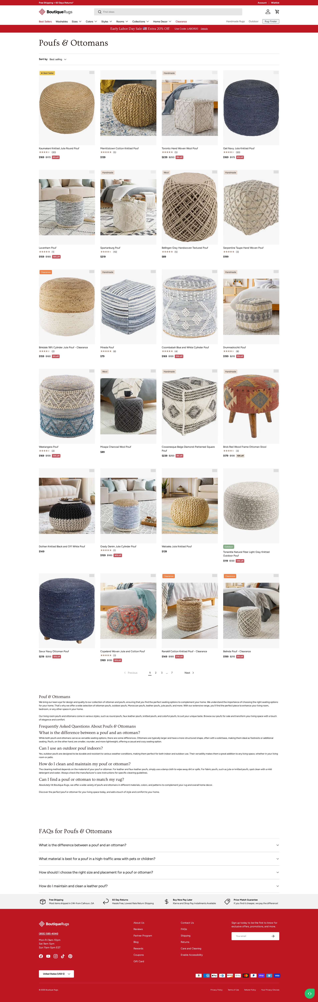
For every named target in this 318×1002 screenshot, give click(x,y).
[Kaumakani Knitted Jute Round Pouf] (67, 107)
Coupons (139, 954)
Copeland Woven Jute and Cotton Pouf (122, 651)
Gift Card (139, 961)
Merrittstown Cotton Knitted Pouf (119, 148)
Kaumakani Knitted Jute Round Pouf (59, 148)
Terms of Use (233, 990)
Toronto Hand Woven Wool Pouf (180, 148)
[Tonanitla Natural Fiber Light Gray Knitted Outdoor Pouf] (251, 505)
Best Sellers (45, 21)
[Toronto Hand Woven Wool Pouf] (190, 107)
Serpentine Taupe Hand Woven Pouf (243, 247)
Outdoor (253, 21)
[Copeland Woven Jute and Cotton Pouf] (128, 610)
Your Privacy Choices (270, 990)
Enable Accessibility (192, 954)
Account (262, 2)
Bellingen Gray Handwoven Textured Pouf (185, 247)
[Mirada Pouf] (128, 306)
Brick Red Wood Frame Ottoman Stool (244, 446)
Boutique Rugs (52, 990)
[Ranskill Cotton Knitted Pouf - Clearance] (190, 610)
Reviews (138, 929)
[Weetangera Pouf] (67, 406)
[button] (277, 11)
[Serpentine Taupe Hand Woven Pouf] (251, 207)
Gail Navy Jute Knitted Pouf (239, 148)
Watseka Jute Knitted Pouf (177, 546)
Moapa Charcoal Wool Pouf (115, 446)
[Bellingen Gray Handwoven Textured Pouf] (190, 207)
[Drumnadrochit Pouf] (251, 306)
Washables (62, 21)
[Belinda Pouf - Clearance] (251, 610)
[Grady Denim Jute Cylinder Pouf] (128, 505)
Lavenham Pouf (47, 247)
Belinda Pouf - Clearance (237, 651)
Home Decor (160, 21)
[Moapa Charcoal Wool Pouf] (128, 406)
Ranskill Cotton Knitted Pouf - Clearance (184, 651)
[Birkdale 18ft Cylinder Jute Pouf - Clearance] (67, 306)
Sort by (43, 59)
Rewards (138, 948)
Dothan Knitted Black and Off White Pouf (62, 546)
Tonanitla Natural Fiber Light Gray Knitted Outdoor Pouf (246, 553)
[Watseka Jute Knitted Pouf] (190, 505)
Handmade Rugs (235, 21)
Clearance (181, 21)
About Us (139, 922)
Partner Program (143, 935)
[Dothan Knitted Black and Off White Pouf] (67, 505)
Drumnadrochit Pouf (234, 347)
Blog (136, 942)
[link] (130, 673)
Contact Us (187, 922)
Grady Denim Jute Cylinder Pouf (118, 546)
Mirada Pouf (107, 347)
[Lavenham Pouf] (67, 207)
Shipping (185, 935)
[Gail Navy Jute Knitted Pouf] (251, 107)
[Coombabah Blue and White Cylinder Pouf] (190, 306)
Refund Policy (250, 990)
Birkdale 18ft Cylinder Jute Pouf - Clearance (63, 347)
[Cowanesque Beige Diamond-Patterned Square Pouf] (190, 406)
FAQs (184, 929)
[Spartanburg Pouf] (128, 207)
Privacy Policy (216, 990)
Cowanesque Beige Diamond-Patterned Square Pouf (188, 448)
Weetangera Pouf (48, 446)
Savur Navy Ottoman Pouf (54, 651)
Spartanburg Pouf (110, 247)
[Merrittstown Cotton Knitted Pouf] (128, 107)
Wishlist (275, 2)
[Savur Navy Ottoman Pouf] (67, 610)
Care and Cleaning (191, 948)
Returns (185, 942)
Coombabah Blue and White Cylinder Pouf (185, 347)
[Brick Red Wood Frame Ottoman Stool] (251, 406)
